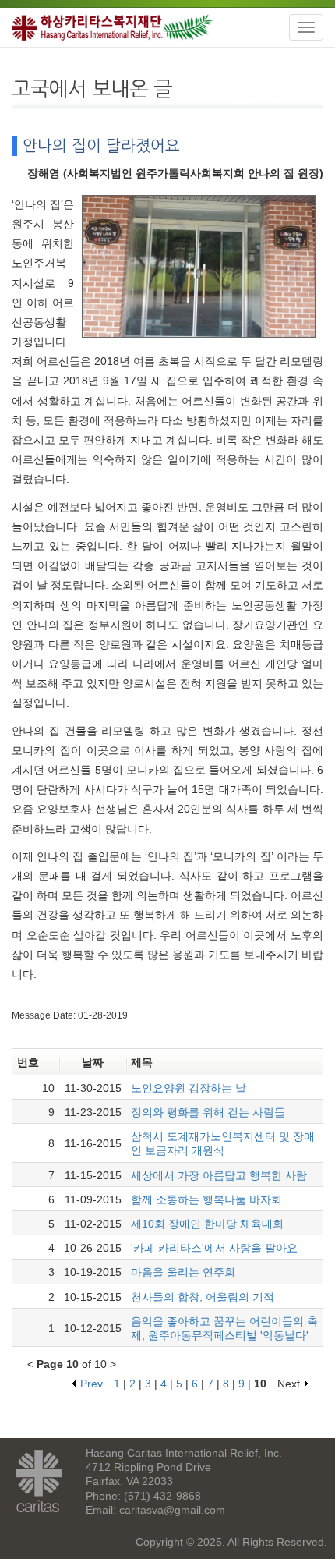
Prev (91, 1383)
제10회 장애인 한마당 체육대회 (207, 1223)
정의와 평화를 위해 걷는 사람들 (208, 1112)
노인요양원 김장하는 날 (188, 1088)
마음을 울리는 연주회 (183, 1272)
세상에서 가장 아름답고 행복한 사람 (219, 1175)
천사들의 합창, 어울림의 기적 (202, 1297)
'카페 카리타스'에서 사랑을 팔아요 (214, 1248)
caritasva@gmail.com (172, 1510)
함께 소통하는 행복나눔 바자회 (206, 1199)
